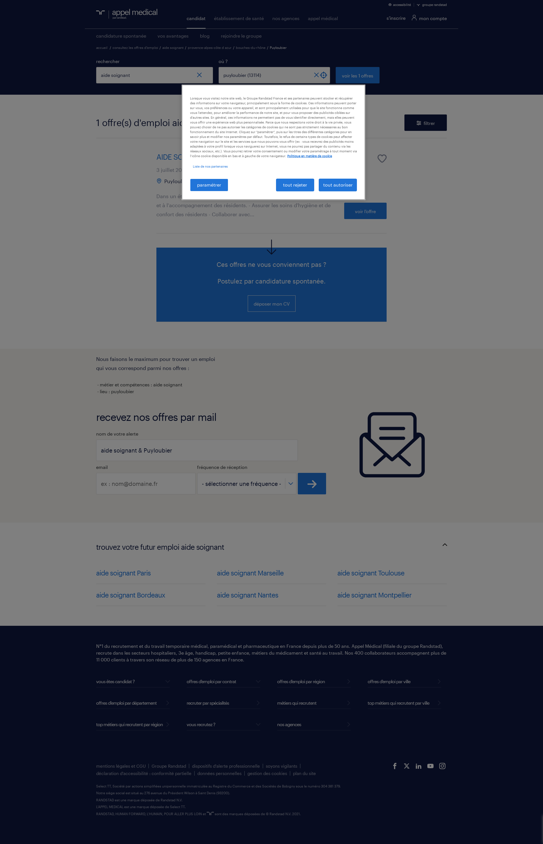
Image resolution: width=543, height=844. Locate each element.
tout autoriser (338, 184)
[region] (273, 142)
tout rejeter (295, 184)
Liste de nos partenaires (210, 166)
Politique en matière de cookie (309, 156)
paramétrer (209, 184)
